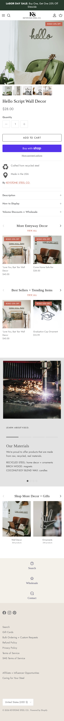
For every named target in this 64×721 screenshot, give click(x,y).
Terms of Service (10, 653)
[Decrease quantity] (6, 124)
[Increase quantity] (24, 124)
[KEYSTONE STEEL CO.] (32, 15)
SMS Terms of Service (13, 658)
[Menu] (3, 15)
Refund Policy (9, 642)
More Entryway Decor (32, 226)
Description (8, 195)
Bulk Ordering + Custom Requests (20, 637)
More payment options (32, 155)
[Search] (10, 15)
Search (6, 627)
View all (32, 230)
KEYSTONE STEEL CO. (18, 182)
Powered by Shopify (38, 710)
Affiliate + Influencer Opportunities (20, 673)
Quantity (7, 117)
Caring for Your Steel (13, 678)
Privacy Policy (9, 648)
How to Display (10, 203)
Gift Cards (7, 632)
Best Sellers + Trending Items (32, 290)
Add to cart (32, 138)
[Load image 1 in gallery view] (32, 52)
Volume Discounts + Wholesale (19, 212)
